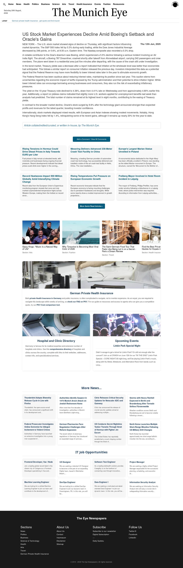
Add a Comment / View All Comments (91, 139)
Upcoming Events (127, 341)
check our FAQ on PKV (77, 301)
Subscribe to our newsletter (104, 531)
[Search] (4, 4)
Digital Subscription (101, 534)
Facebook (133, 534)
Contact (60, 534)
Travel (71, 4)
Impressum (61, 537)
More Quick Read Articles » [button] (91, 206)
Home (11, 4)
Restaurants (118, 4)
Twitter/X (132, 531)
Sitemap (60, 544)
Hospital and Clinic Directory (56, 341)
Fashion (107, 4)
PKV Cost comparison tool (48, 304)
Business (45, 4)
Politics (35, 4)
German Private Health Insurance (91, 293)
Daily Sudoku (98, 541)
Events (97, 4)
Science (56, 4)
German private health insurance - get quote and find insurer (36, 20)
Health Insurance (84, 4)
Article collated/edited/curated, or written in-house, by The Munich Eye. (61, 125)
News (18, 4)
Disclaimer (61, 541)
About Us (60, 531)
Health (27, 4)
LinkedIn (132, 537)
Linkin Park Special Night (126, 345)
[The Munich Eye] (175, 4)
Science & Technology (30, 541)
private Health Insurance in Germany (45, 298)
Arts (64, 4)
